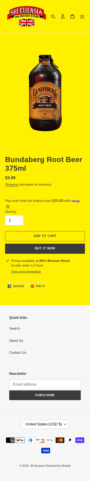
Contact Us (17, 352)
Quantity (10, 211)
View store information (26, 271)
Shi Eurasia (37, 465)
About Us (16, 340)
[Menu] (82, 16)
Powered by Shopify (58, 465)
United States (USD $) (43, 424)
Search (14, 328)
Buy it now (45, 248)
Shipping (11, 184)
